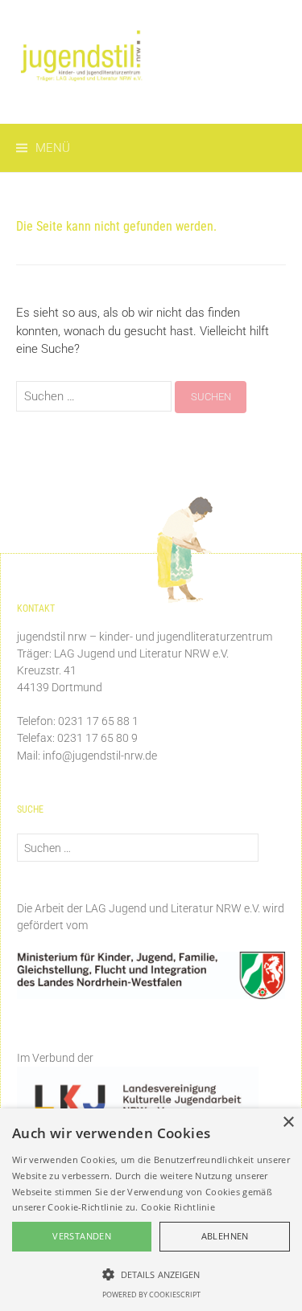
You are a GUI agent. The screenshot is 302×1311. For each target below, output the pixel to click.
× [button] (288, 1122)
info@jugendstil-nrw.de (100, 755)
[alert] (151, 1209)
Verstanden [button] (81, 1236)
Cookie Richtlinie (178, 1207)
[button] (151, 1274)
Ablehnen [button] (225, 1236)
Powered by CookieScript (151, 1294)
